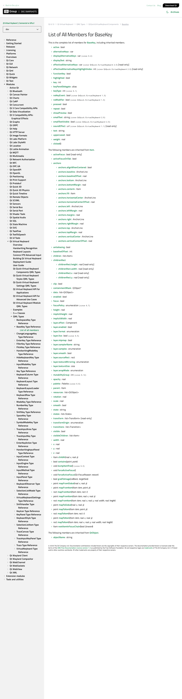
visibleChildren (60, 435)
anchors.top (64, 228)
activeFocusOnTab (62, 158)
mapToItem (64, 509)
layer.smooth (59, 353)
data (55, 292)
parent (56, 388)
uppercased (59, 135)
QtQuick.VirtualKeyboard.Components (103, 24)
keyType (57, 90)
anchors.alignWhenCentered (72, 167)
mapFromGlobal (66, 483)
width (56, 440)
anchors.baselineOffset (69, 176)
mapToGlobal (65, 505)
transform (58, 418)
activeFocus (59, 154)
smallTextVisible (61, 121)
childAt (61, 457)
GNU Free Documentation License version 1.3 (74, 547)
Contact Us (151, 5)
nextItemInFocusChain (69, 526)
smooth (57, 405)
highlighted (58, 78)
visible (56, 431)
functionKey (59, 73)
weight (56, 139)
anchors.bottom (66, 180)
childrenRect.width (67, 268)
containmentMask (62, 288)
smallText (58, 117)
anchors (57, 163)
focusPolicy (58, 305)
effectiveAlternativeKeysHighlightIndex (72, 69)
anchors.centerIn (66, 189)
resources (58, 392)
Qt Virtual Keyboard (65, 24)
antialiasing (59, 247)
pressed (57, 104)
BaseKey (91, 42)
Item (92, 150)
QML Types (80, 24)
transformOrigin (61, 422)
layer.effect (58, 322)
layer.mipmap (60, 340)
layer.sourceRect (61, 357)
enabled (57, 296)
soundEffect (59, 126)
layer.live (57, 335)
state (55, 409)
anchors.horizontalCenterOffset (73, 202)
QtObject (94, 532)
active (56, 47)
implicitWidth (60, 318)
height (56, 309)
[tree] (22, 309)
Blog (159, 5)
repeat (56, 108)
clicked (56, 143)
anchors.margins (66, 215)
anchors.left (64, 206)
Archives (175, 12)
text (55, 130)
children (57, 256)
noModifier (58, 99)
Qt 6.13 (51, 24)
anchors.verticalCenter (69, 236)
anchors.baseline (66, 171)
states (56, 414)
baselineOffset (60, 251)
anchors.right (64, 219)
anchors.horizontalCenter (70, 197)
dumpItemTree (65, 466)
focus (56, 301)
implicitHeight (60, 314)
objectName (59, 537)
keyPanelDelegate (62, 86)
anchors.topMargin (67, 232)
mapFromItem (66, 487)
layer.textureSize (61, 366)
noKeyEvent (59, 95)
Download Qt (171, 5)
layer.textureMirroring (64, 362)
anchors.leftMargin (67, 210)
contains (62, 461)
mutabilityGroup (61, 374)
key (55, 82)
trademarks (148, 547)
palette (56, 383)
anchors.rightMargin (68, 223)
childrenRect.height (67, 264)
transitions (58, 427)
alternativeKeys (61, 51)
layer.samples (60, 348)
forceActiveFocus (66, 470)
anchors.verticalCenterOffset (72, 241)
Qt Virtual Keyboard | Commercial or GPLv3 (18, 23)
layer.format (59, 331)
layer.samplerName (62, 344)
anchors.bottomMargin (69, 184)
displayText (58, 60)
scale (55, 401)
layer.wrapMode (61, 370)
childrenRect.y (65, 277)
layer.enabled (59, 327)
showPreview (59, 113)
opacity (56, 379)
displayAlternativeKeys (64, 55)
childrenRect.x (65, 273)
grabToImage (64, 479)
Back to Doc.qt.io (12, 5)
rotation (57, 396)
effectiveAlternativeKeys (65, 64)
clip (55, 283)
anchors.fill (63, 193)
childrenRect (59, 260)
